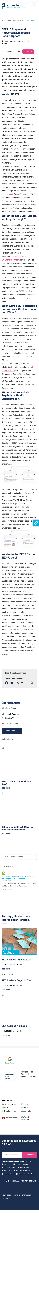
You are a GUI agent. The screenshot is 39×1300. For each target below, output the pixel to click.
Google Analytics (18, 673)
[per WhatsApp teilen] (31, 683)
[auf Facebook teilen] (6, 683)
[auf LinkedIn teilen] (17, 683)
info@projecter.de (28, 1181)
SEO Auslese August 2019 (16, 980)
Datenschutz (7, 1198)
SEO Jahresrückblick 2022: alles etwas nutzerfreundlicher (17, 828)
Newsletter (6, 1195)
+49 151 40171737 (10, 724)
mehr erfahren (8, 739)
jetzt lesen (6, 788)
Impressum (26, 1195)
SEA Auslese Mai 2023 (14, 1025)
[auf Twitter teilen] (12, 683)
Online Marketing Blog (15, 20)
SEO (27, 20)
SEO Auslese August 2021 (16, 959)
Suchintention (7, 194)
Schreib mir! (10, 731)
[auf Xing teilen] (22, 683)
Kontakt (16, 1195)
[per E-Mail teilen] (26, 683)
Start (3, 20)
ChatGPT (28, 52)
